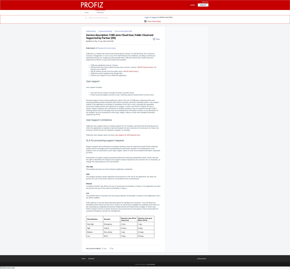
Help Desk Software (141, 264)
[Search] (86, 18)
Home (87, 12)
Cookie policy (201, 259)
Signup (154, 17)
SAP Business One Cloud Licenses (105, 48)
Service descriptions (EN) (123, 31)
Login (147, 17)
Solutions (100, 12)
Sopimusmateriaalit (105, 31)
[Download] (141, 107)
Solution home (91, 31)
